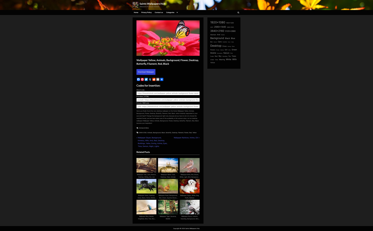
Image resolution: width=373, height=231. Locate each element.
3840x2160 (143, 132)
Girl (226, 50)
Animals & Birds (144, 128)
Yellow (195, 132)
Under (212, 59)
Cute (232, 42)
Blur (211, 42)
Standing (224, 56)
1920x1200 (230, 23)
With (234, 59)
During (229, 46)
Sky (219, 56)
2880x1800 (230, 27)
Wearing (222, 59)
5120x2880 (230, 31)
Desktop (174, 132)
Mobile (213, 53)
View (216, 59)
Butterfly (168, 132)
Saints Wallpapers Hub (152, 3)
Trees (234, 56)
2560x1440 (220, 26)
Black (163, 132)
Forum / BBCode (142, 103)
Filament (180, 132)
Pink (231, 53)
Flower (186, 132)
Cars (220, 42)
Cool (229, 42)
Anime (223, 34)
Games (222, 50)
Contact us (159, 12)
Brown (215, 42)
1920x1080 (217, 22)
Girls (229, 50)
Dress (224, 46)
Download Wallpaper (146, 72)
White (228, 59)
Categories (170, 12)
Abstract (213, 35)
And (218, 35)
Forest (217, 50)
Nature (226, 53)
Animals (149, 132)
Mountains (219, 53)
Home (136, 12)
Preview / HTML (142, 96)
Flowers (212, 50)
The (229, 56)
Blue (233, 38)
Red (190, 132)
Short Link (140, 90)
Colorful (225, 42)
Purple (212, 56)
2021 (211, 27)
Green (234, 50)
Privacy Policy (146, 12)
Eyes (233, 46)
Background (157, 132)
